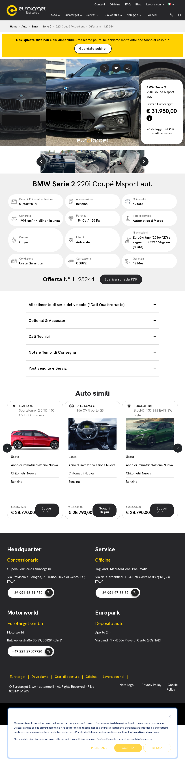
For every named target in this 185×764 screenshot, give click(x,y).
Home (14, 26)
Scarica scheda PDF (121, 279)
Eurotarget (71, 15)
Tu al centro (111, 15)
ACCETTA (128, 747)
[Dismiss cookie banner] (170, 716)
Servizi (91, 15)
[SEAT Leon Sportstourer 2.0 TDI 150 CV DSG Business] (35, 434)
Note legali (128, 685)
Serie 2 (46, 26)
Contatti (99, 4)
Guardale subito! (93, 48)
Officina (115, 4)
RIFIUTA (157, 747)
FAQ (128, 4)
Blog (138, 4)
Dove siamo (40, 677)
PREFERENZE (99, 747)
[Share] (127, 68)
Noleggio (132, 15)
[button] (41, 161)
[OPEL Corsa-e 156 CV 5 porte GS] (92, 434)
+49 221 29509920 (27, 651)
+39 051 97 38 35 (114, 592)
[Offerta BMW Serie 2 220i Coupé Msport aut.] (92, 102)
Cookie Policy (172, 687)
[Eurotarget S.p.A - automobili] (27, 10)
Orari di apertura (67, 677)
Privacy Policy (152, 685)
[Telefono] (169, 15)
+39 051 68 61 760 (27, 592)
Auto (54, 15)
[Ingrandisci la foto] (104, 68)
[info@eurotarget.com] (179, 15)
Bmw (35, 26)
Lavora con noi (155, 4)
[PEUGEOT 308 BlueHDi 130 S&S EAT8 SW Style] (150, 434)
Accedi (152, 15)
